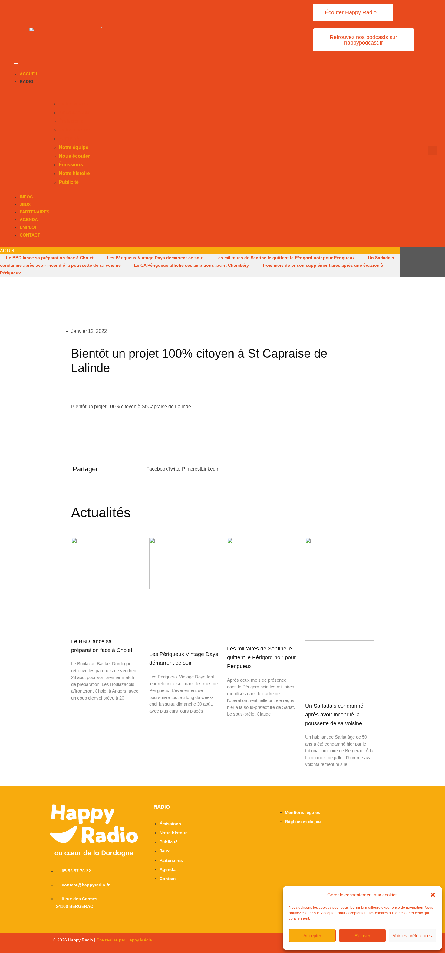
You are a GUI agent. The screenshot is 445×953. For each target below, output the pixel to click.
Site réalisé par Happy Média (124, 940)
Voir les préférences (412, 935)
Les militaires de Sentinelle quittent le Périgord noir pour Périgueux (285, 257)
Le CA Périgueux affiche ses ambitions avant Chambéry (191, 265)
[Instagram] (428, 261)
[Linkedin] (439, 261)
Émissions (71, 121)
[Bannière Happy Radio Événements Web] (99, 27)
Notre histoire (74, 129)
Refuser (362, 935)
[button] (433, 895)
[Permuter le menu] (16, 63)
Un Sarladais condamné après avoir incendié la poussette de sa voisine (334, 714)
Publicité (69, 138)
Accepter (312, 935)
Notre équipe (73, 103)
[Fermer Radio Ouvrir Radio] (22, 91)
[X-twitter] (406, 261)
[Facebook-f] (417, 261)
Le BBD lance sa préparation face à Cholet (50, 257)
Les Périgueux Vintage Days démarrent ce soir (154, 257)
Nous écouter (74, 112)
